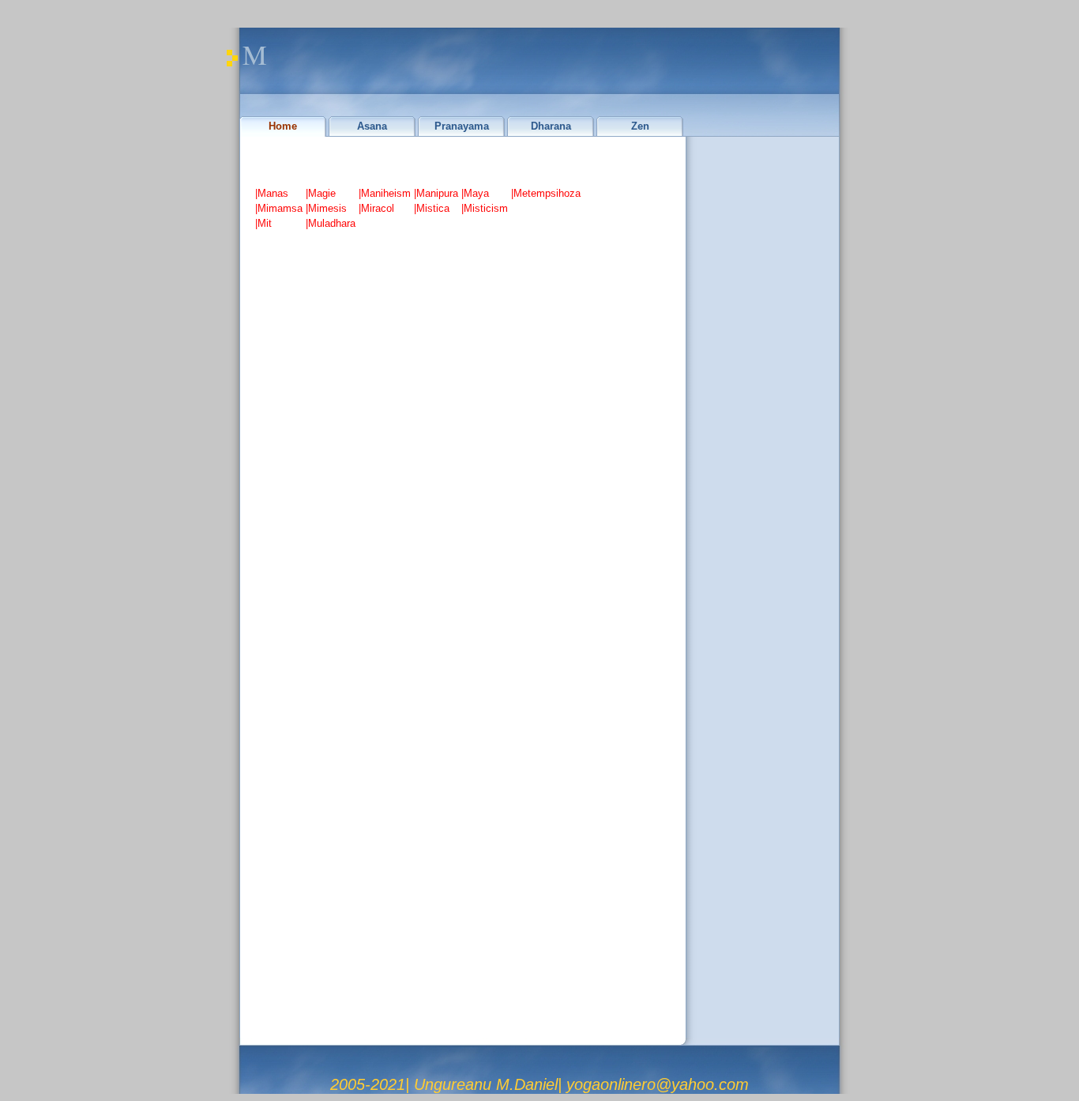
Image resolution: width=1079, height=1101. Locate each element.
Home (283, 126)
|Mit (263, 223)
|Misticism (484, 208)
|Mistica (431, 208)
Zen (640, 126)
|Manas (271, 193)
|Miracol (376, 208)
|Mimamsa (279, 208)
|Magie (321, 193)
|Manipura (436, 193)
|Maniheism (385, 193)
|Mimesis (326, 208)
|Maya (475, 193)
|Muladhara (330, 223)
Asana (372, 126)
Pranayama (461, 126)
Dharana (551, 126)
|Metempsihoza (546, 193)
